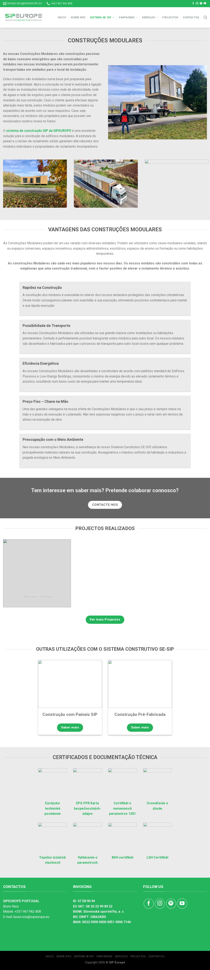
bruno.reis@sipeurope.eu (31, 917)
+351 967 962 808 (28, 911)
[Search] (205, 17)
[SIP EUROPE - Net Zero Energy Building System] (23, 17)
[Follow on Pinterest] (201, 3)
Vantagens (127, 17)
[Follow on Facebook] (193, 3)
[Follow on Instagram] (197, 3)
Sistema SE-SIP (101, 17)
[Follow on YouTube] (205, 3)
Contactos (191, 17)
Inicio (62, 17)
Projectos (170, 17)
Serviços (148, 17)
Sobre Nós (78, 17)
